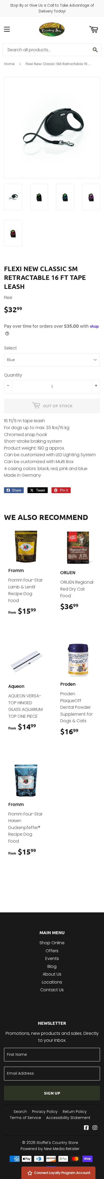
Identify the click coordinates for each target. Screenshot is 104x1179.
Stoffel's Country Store (57, 1142)
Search (20, 1111)
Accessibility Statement (68, 1117)
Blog (52, 966)
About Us (52, 974)
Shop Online (52, 943)
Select (10, 348)
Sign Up (52, 1093)
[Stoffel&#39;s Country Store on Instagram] (95, 1128)
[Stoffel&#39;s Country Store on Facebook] (86, 1128)
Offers (52, 951)
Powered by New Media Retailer (50, 1148)
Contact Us (52, 990)
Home (9, 63)
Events (52, 958)
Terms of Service (25, 1117)
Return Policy (75, 1111)
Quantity (13, 375)
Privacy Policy (45, 1111)
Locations (52, 982)
